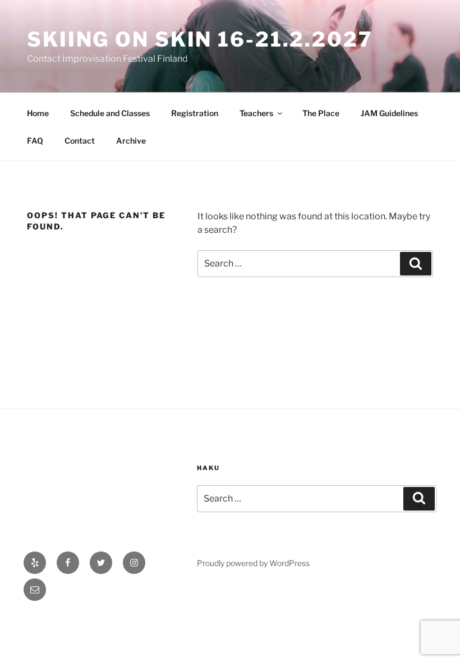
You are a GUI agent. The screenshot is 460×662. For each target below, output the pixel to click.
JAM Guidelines (389, 113)
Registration (194, 113)
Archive (131, 140)
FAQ (35, 140)
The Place (320, 113)
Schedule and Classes (110, 113)
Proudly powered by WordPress (253, 563)
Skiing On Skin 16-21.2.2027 (200, 39)
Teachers (256, 113)
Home (38, 113)
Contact (80, 140)
